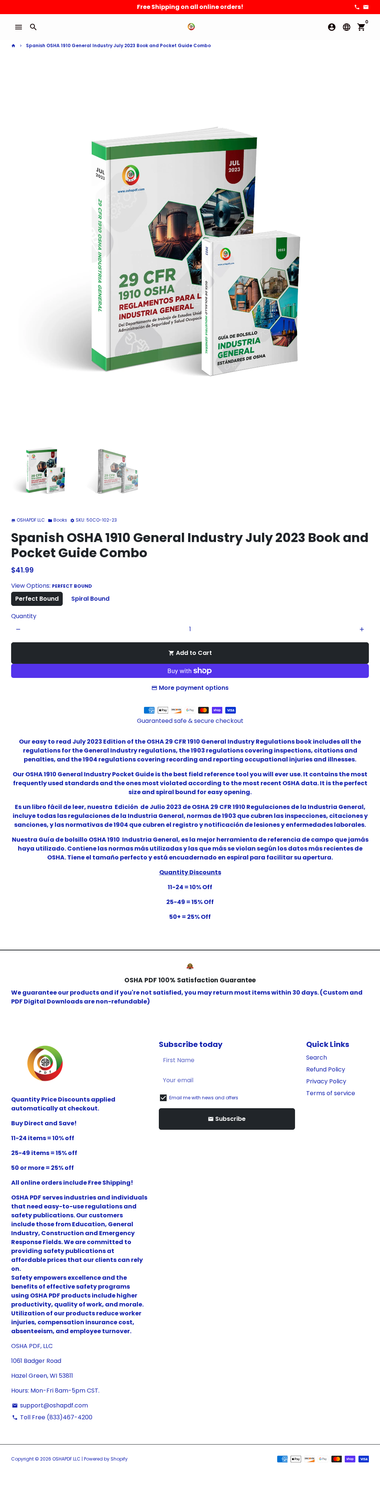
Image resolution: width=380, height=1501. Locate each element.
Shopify (119, 1459)
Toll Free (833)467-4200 (52, 1417)
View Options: (51, 585)
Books (57, 520)
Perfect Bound (37, 598)
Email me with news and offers (203, 1097)
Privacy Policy (326, 1081)
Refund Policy (325, 1069)
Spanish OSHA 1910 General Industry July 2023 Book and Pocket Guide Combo (118, 45)
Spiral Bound (90, 598)
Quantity (23, 616)
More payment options (194, 687)
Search (316, 1057)
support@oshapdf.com (50, 1405)
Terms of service (330, 1093)
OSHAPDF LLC (66, 1459)
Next (359, 252)
